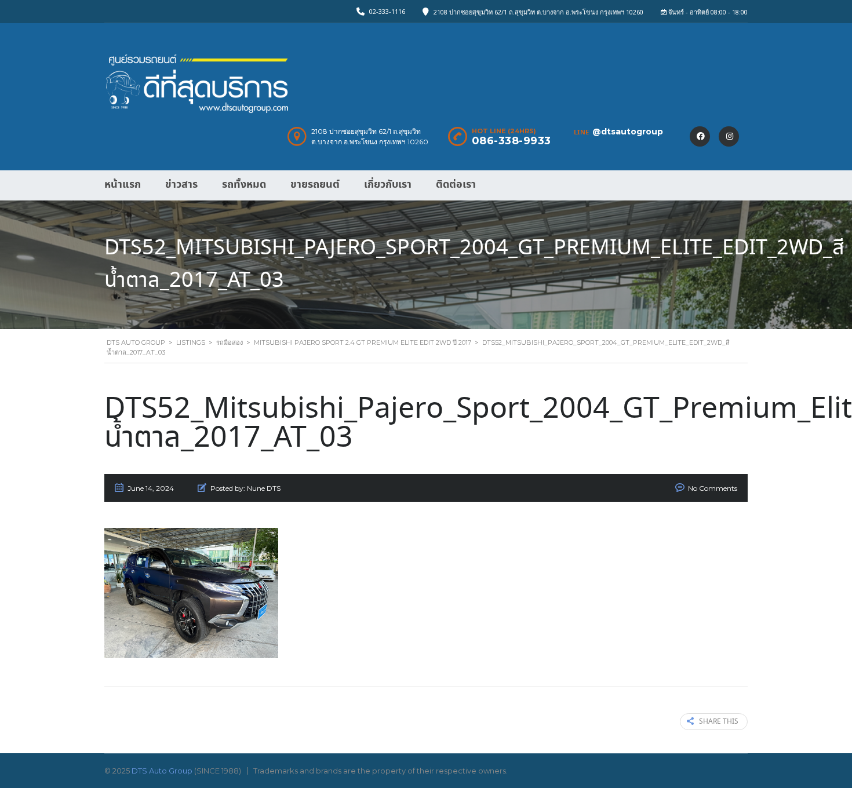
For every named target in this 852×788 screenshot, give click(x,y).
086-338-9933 (511, 140)
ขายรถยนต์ (315, 184)
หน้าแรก (122, 184)
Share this (718, 722)
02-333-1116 (387, 11)
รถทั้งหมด (244, 184)
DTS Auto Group (162, 770)
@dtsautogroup (627, 131)
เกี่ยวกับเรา (388, 184)
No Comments (712, 488)
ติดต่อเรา (456, 184)
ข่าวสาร (181, 184)
